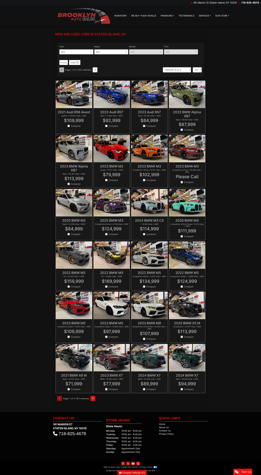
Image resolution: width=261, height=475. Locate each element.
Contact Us (165, 430)
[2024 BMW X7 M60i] (149, 357)
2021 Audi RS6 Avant (74, 112)
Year (61, 46)
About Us (164, 427)
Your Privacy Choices (146, 467)
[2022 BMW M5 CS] (74, 255)
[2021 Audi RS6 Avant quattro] (74, 94)
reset (74, 62)
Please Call (187, 176)
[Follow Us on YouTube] (133, 464)
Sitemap (134, 467)
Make (97, 46)
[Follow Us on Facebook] (123, 464)
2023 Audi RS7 (111, 112)
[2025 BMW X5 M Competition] (187, 305)
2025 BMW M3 (74, 220)
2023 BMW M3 (149, 166)
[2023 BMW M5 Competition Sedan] (74, 305)
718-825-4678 (250, 2)
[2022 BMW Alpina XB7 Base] (187, 94)
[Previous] (61, 69)
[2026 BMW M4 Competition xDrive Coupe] (187, 202)
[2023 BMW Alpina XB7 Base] (74, 148)
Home (162, 424)
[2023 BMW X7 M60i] (112, 357)
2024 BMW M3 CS (149, 220)
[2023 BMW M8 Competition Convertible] (149, 305)
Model (132, 46)
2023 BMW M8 (149, 323)
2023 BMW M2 (111, 166)
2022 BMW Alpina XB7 (187, 114)
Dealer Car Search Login (111, 467)
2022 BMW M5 (74, 273)
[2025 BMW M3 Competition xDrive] (112, 202)
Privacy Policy (166, 434)
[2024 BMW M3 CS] (149, 202)
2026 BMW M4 (187, 220)
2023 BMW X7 (111, 375)
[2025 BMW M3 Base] (74, 202)
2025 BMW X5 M (187, 323)
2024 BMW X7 (149, 375)
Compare (75, 126)
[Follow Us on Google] (138, 464)
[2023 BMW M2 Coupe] (112, 148)
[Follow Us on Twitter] (128, 464)
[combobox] (76, 51)
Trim (166, 46)
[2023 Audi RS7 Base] (112, 94)
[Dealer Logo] (83, 16)
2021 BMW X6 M (74, 375)
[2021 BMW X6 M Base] (74, 357)
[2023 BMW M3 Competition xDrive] (149, 148)
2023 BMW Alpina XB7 (74, 168)
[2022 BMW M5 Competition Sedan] (149, 255)
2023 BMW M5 (74, 323)
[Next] (95, 69)
